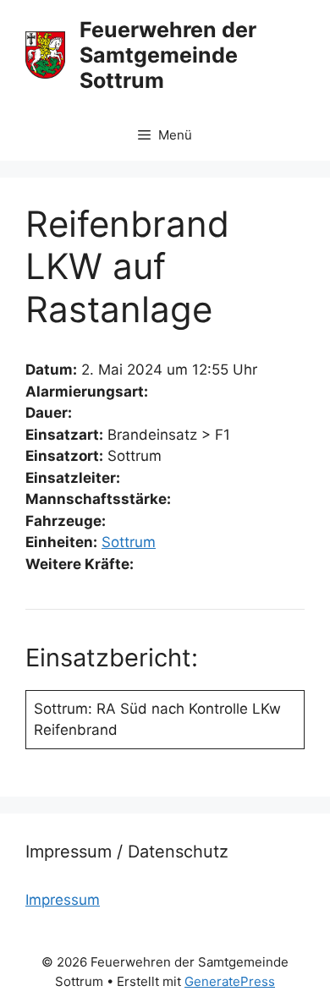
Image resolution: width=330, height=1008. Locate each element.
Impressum (62, 899)
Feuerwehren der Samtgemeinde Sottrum (168, 55)
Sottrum (129, 542)
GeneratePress (229, 981)
